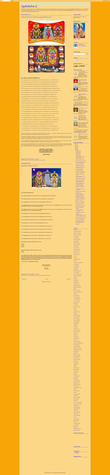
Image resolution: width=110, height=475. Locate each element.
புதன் (74, 392)
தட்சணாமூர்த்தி (76, 346)
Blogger (64, 472)
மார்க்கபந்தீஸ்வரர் (76, 407)
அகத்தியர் (75, 229)
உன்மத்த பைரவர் (76, 254)
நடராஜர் (75, 364)
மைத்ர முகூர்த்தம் (76, 415)
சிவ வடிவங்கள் (76, 320)
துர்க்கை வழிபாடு (76, 356)
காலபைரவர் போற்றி (77, 275)
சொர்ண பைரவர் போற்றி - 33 (79, 218)
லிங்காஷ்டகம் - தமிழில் (78, 200)
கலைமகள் (75, 269)
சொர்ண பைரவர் (76, 341)
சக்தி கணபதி (76, 295)
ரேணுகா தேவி (76, 420)
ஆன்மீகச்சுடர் (29, 6)
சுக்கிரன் (75, 326)
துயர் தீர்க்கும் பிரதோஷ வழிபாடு (80, 191)
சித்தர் (75, 313)
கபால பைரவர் (76, 265)
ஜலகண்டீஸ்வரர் (76, 430)
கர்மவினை (75, 267)
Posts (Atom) (49, 281)
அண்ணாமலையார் (27, 160)
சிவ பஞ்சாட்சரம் (76, 316)
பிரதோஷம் (48, 275)
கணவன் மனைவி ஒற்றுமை (78, 262)
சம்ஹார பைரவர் (76, 306)
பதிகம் (75, 372)
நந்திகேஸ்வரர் (76, 369)
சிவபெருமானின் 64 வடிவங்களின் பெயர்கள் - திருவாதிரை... (80, 162)
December (77, 151)
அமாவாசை (75, 236)
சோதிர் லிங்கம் (76, 344)
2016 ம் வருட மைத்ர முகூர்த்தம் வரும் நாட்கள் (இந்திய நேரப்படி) (83, 123)
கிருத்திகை (75, 280)
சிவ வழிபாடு (37, 275)
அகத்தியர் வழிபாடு (77, 231)
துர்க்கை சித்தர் (76, 354)
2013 (76, 149)
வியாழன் (75, 426)
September (78, 155)
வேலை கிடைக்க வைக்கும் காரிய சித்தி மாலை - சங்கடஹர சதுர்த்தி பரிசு (81, 102)
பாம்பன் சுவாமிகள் (76, 380)
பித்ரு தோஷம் (76, 382)
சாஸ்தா (75, 310)
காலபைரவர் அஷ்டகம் (77, 274)
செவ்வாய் (75, 339)
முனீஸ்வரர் (75, 413)
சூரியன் (75, 333)
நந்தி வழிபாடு (76, 367)
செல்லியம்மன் (76, 338)
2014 (76, 148)
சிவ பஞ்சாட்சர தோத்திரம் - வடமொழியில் (79, 210)
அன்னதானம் (32, 160)
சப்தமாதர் (75, 305)
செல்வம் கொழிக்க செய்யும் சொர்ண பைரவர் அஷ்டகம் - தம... (80, 186)
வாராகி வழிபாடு (76, 423)
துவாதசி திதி (43, 160)
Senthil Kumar (81, 44)
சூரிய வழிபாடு (76, 331)
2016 (76, 145)
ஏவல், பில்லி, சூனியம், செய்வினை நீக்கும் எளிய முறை (83, 72)
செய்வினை (75, 336)
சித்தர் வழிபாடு (76, 315)
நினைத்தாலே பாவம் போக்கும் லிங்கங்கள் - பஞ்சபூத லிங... (80, 197)
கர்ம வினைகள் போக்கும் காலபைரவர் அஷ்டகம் (81, 129)
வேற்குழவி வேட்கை (77, 428)
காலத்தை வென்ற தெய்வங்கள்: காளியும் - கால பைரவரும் (80, 172)
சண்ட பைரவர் (76, 300)
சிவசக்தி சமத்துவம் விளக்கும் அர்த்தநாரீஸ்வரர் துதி (80, 181)
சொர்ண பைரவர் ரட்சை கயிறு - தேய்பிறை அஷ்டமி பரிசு (80, 167)
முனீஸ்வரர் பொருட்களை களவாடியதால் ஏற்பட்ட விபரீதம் (80, 215)
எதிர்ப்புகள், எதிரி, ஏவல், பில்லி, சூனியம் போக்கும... (80, 177)
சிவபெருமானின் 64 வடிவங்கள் (80, 198)
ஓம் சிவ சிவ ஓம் (76, 259)
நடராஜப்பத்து (76, 362)
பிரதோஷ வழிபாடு (76, 384)
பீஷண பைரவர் (76, 390)
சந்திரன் (75, 303)
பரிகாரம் (75, 377)
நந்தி (74, 366)
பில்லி (74, 389)
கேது (74, 288)
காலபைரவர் (75, 272)
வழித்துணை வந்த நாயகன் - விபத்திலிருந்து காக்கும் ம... (80, 222)
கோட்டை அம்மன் (76, 290)
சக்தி (74, 293)
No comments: (37, 274)
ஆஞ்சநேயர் (75, 246)
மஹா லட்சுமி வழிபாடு (77, 403)
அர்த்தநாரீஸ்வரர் (32, 275)
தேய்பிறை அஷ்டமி (76, 359)
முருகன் (75, 410)
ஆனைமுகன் (76, 251)
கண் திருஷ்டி (76, 264)
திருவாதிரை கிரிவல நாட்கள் (29, 165)
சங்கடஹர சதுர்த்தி (77, 298)
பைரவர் (75, 395)
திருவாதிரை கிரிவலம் (43, 275)
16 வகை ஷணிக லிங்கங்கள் (79, 203)
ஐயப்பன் (75, 257)
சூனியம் (75, 334)
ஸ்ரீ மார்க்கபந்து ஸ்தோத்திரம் (79, 219)
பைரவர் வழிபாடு (76, 397)
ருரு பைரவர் (75, 418)
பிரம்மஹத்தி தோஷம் (77, 387)
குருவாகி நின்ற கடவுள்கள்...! (79, 204)
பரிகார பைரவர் (76, 375)
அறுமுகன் (75, 241)
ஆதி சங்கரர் (75, 247)
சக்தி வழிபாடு (76, 297)
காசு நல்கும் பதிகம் (78, 192)
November (77, 152)
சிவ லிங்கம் (75, 318)
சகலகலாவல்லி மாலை (77, 292)
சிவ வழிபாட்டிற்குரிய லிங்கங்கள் (80, 206)
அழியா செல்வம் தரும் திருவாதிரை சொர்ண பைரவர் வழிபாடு (82, 94)
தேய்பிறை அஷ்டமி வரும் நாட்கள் (80, 160)
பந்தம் (74, 374)
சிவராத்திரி (75, 323)
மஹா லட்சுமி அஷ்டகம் (77, 402)
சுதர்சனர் (75, 328)
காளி (74, 277)
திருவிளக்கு (75, 351)
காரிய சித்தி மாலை (77, 270)
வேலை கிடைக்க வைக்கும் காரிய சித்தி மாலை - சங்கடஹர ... (80, 179)
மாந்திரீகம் (75, 405)
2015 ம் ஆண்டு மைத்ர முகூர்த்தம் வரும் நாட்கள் (82, 116)
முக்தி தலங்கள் (76, 408)
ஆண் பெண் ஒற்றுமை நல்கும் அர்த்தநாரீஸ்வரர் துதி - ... (79, 184)
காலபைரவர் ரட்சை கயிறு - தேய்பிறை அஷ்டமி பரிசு (79, 165)
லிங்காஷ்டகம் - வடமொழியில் (79, 201)
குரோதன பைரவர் (76, 285)
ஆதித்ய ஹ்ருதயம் (76, 249)
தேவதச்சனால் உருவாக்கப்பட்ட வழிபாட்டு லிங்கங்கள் (80, 194)
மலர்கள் (75, 400)
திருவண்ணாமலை (37, 160)
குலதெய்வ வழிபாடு (77, 287)
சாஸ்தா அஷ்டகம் (76, 311)
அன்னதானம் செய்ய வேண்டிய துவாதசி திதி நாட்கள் (36, 17)
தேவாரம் (75, 361)
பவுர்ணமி (75, 379)
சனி (74, 308)
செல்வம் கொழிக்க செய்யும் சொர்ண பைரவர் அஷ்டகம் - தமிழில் (82, 80)
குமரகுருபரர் (75, 282)
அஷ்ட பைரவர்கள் (76, 244)
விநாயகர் (75, 425)
